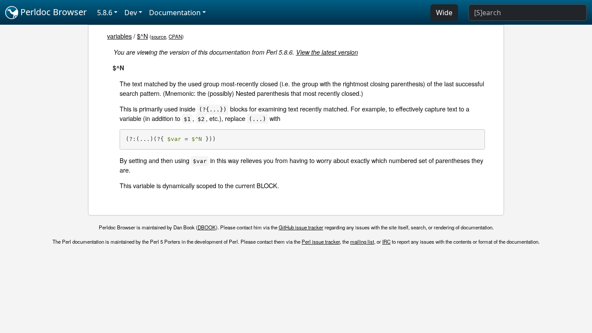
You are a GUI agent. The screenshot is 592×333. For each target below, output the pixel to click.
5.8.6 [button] (104, 12)
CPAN (175, 36)
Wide (444, 12)
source (158, 36)
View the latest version (327, 52)
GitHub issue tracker (301, 227)
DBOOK (207, 227)
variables (119, 35)
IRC (386, 241)
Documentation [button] (175, 12)
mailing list (362, 241)
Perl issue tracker (321, 241)
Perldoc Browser (52, 12)
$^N (142, 35)
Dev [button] (130, 12)
